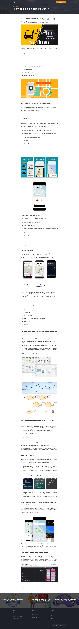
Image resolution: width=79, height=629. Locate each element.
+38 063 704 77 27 (20, 611)
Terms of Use (53, 621)
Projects (52, 611)
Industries (33, 2)
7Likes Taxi (48, 47)
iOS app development (35, 611)
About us (42, 2)
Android (32, 348)
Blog (51, 615)
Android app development (36, 613)
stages (54, 336)
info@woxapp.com (20, 616)
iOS (36, 348)
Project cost (47, 2)
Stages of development (53, 614)
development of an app (27, 336)
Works (38, 2)
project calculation (61, 2)
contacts (52, 2)
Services (28, 2)
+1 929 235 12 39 (63, 10)
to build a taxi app (49, 48)
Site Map (52, 619)
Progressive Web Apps (35, 617)
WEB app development (35, 614)
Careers (52, 618)
